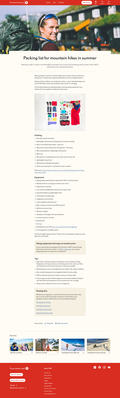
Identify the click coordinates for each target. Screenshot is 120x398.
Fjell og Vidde (47, 386)
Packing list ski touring (43, 302)
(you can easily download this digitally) (64, 227)
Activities (61, 3)
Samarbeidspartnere (50, 394)
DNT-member (87, 2)
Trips (54, 3)
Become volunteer (16, 374)
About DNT (48, 368)
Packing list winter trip (43, 306)
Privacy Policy (48, 391)
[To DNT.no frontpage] (18, 3)
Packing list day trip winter (44, 313)
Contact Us (47, 373)
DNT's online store (65, 249)
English (46, 381)
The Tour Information (50, 388)
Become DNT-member (17, 380)
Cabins (48, 3)
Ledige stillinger (48, 383)
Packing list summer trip (44, 309)
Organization (47, 378)
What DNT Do (48, 375)
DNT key (39, 224)
